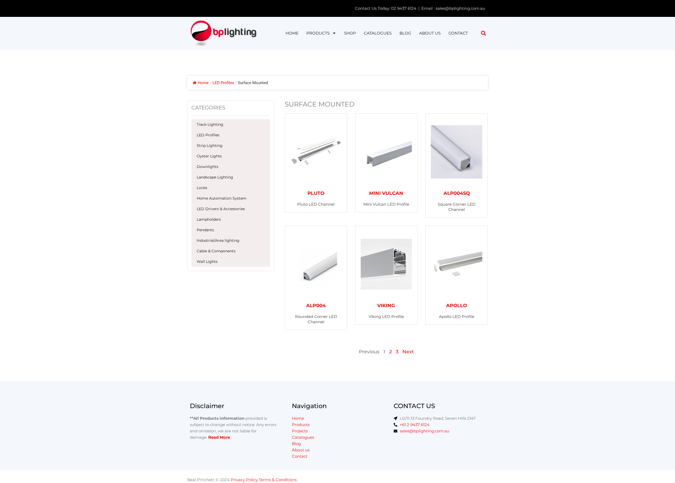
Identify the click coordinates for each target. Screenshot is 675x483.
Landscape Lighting (215, 177)
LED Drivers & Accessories (221, 208)
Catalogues (378, 33)
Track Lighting (210, 124)
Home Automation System (222, 198)
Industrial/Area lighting (218, 240)
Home (292, 33)
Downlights (207, 166)
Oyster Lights (209, 156)
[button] (483, 33)
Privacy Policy (244, 479)
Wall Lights (207, 261)
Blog (405, 33)
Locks (202, 187)
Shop (350, 33)
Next (408, 352)
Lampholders (209, 219)
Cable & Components (216, 251)
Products (318, 33)
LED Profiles (208, 135)
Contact (458, 33)
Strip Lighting (210, 145)
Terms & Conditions (278, 479)
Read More (219, 437)
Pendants (205, 230)
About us (430, 33)
